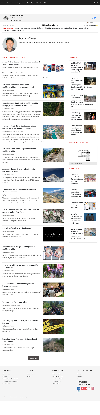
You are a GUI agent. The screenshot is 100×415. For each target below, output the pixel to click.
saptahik (82, 388)
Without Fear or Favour (50, 25)
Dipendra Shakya (9, 90)
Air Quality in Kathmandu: (91, 25)
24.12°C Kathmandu (93, 23)
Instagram (79, 379)
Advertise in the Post (57, 379)
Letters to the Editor (57, 376)
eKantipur (78, 388)
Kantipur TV (78, 391)
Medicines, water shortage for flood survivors (61, 28)
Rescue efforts (83, 28)
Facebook (79, 376)
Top (96, 400)
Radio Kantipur (93, 388)
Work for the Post (56, 381)
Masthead (4, 376)
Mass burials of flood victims (14, 30)
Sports (33, 3)
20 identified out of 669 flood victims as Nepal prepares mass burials (77, 67)
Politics (14, 3)
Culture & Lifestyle (41, 3)
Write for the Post (56, 374)
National (8, 3)
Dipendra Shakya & (29, 67)
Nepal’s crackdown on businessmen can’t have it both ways (76, 219)
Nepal (85, 388)
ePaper (29, 376)
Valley (18, 3)
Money (28, 3)
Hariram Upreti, (18, 67)
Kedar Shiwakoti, (9, 67)
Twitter (79, 374)
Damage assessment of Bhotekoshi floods (29, 28)
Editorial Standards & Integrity (10, 379)
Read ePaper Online (76, 164)
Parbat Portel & (8, 305)
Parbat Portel (19, 131)
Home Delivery (31, 374)
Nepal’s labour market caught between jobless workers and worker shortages (78, 234)
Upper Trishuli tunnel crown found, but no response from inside (76, 130)
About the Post (6, 374)
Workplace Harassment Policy (10, 381)
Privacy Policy (6, 383)
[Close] (1, 17)
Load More (33, 358)
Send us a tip (55, 383)
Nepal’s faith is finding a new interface (77, 205)
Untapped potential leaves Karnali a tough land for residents (77, 179)
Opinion (23, 3)
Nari (89, 388)
